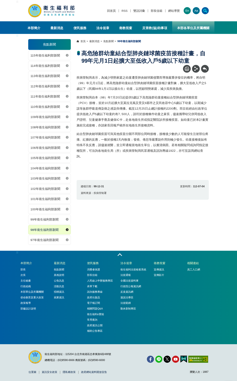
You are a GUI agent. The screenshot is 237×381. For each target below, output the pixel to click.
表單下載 (92, 286)
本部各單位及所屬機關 (193, 28)
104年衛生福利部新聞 (45, 168)
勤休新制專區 (128, 308)
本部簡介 (34, 28)
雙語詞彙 (139, 10)
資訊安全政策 (49, 372)
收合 (120, 254)
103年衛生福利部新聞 (45, 178)
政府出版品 (93, 297)
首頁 (83, 41)
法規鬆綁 (125, 303)
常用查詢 (92, 319)
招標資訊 (59, 291)
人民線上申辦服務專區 (100, 280)
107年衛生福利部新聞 (45, 137)
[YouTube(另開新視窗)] (175, 359)
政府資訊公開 (95, 325)
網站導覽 (174, 10)
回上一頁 (205, 66)
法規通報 (125, 275)
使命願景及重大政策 (32, 297)
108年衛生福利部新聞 (45, 127)
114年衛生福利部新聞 (45, 65)
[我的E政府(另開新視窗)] (183, 359)
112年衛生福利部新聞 (45, 86)
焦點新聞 (108, 41)
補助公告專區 (95, 331)
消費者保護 (93, 269)
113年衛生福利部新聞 (45, 76)
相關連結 (193, 263)
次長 (23, 275)
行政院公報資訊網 (130, 286)
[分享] (196, 69)
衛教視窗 (125, 28)
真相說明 (59, 275)
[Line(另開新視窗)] (158, 359)
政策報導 (25, 303)
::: (17, 1)
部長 (23, 269)
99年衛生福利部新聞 (44, 219)
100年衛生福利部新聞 (45, 209)
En (187, 10)
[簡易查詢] (205, 10)
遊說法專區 (126, 297)
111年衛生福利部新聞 (45, 96)
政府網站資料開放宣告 (94, 372)
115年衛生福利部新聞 (45, 55)
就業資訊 (59, 297)
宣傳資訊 (159, 269)
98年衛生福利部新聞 (44, 230)
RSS (125, 10)
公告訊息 (59, 280)
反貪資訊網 (126, 291)
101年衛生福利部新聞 (45, 199)
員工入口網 (193, 269)
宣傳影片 (159, 275)
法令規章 (102, 28)
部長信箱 (156, 10)
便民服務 (80, 28)
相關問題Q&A (95, 308)
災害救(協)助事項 (154, 28)
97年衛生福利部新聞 (44, 240)
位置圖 (32, 372)
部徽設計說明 (28, 308)
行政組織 (25, 286)
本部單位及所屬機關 (32, 291)
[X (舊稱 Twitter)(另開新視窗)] (167, 359)
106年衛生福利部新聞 (45, 147)
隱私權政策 (69, 372)
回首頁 (111, 10)
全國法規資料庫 (129, 280)
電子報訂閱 (93, 303)
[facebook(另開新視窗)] (150, 359)
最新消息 (56, 28)
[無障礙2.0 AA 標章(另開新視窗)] (198, 359)
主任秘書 (25, 280)
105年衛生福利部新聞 (45, 158)
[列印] (187, 69)
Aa (196, 10)
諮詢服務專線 (95, 291)
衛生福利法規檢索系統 (133, 269)
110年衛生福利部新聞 (45, 106)
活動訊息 (59, 286)
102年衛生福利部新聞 (45, 188)
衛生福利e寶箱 (95, 314)
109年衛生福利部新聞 (45, 117)
